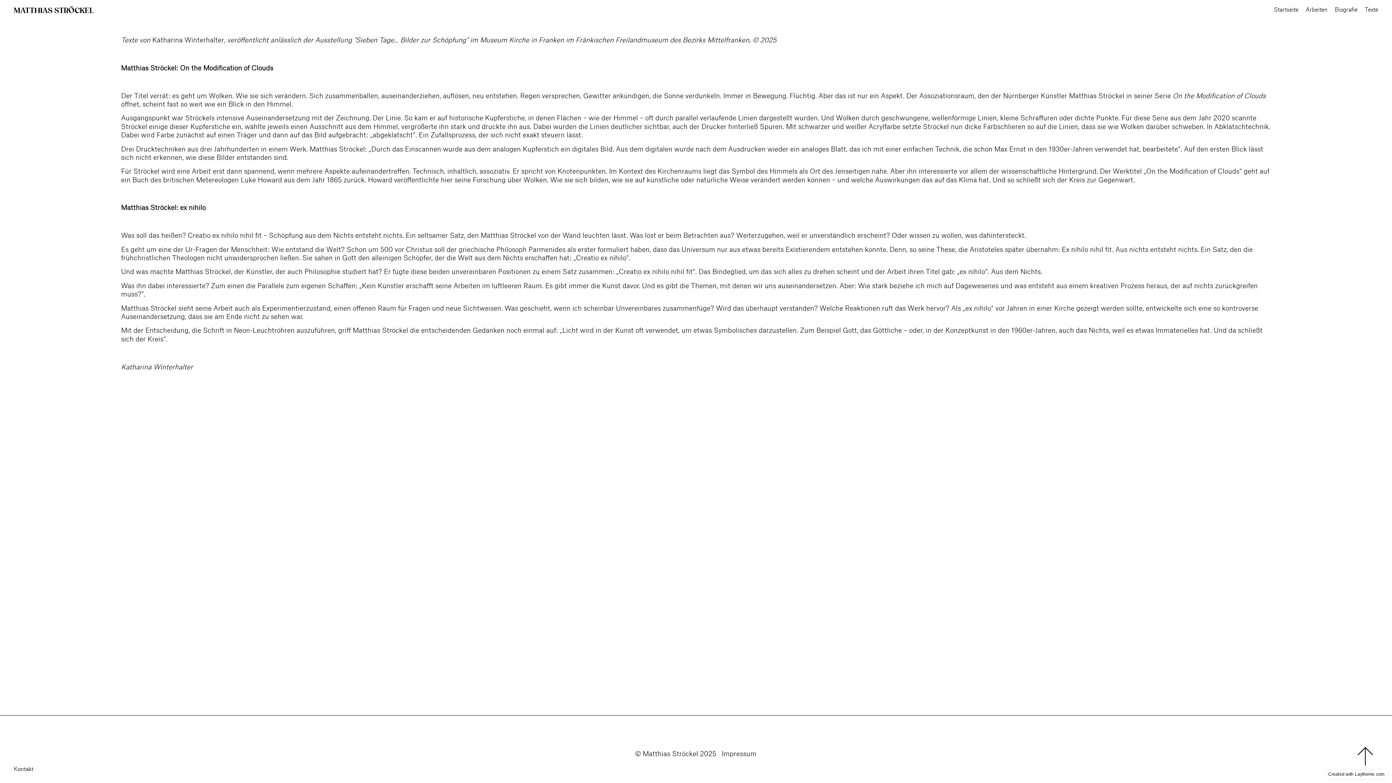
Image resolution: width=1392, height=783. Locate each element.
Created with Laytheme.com (1356, 774)
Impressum (739, 754)
